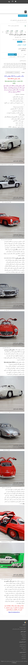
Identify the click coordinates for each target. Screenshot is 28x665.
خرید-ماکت (18, 64)
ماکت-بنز (16, 66)
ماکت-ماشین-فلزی (11, 63)
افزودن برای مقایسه (12, 56)
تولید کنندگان (23, 634)
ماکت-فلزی (6, 63)
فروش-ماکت (13, 64)
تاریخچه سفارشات (22, 646)
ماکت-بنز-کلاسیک (11, 66)
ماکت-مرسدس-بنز (21, 67)
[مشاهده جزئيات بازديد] (25, 622)
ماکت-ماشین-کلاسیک (6, 67)
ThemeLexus (14, 662)
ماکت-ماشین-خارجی (14, 67)
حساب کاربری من (22, 644)
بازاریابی (24, 637)
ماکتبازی (24, 68)
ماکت (21, 63)
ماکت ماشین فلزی (10, 357)
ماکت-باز (21, 64)
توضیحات (23, 72)
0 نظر (21, 37)
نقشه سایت (23, 658)
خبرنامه (24, 649)
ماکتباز (25, 64)
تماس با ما (23, 654)
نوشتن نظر (17, 37)
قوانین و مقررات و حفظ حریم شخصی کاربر (18, 629)
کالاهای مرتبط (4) (9, 72)
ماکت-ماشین (17, 63)
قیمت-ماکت (8, 64)
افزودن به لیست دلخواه (20, 56)
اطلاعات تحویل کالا (22, 627)
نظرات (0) (17, 72)
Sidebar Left (22, 15)
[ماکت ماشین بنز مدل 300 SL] (14, 26)
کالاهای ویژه (23, 639)
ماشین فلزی (17, 489)
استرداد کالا (23, 656)
